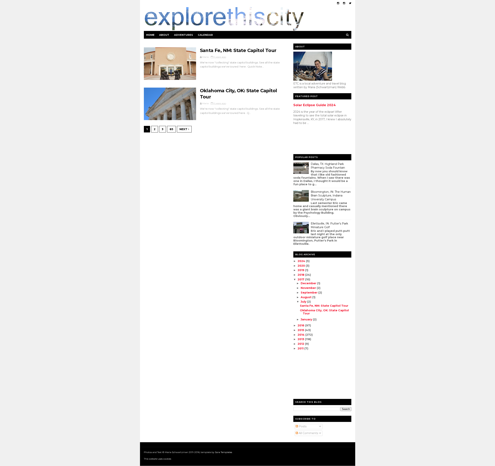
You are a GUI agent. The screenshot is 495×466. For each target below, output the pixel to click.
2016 (301, 325)
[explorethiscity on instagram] (344, 3)
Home (150, 34)
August (306, 297)
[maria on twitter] (350, 3)
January (307, 319)
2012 (301, 344)
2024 (302, 261)
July (304, 301)
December (309, 283)
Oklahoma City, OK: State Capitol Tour (324, 312)
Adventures (183, 34)
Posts (302, 426)
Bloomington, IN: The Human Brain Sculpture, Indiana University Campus (331, 195)
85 (171, 129)
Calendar (205, 34)
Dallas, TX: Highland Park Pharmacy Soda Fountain (328, 166)
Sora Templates (223, 452)
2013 (301, 339)
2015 (301, 330)
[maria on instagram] (338, 3)
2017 (301, 279)
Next (183, 129)
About (164, 34)
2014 (301, 334)
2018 (301, 275)
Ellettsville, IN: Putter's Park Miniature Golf (329, 225)
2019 (301, 270)
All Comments (308, 433)
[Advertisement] (308, 140)
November (309, 288)
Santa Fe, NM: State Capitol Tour (238, 50)
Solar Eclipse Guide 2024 (314, 105)
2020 (302, 265)
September (309, 292)
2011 (301, 348)
